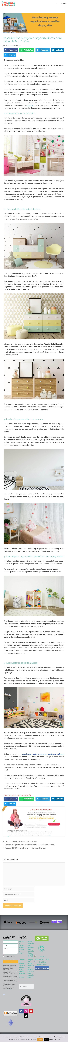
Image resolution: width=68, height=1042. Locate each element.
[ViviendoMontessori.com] (8, 3)
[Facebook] (21, 1011)
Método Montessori (28, 841)
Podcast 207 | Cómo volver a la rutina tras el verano (25, 848)
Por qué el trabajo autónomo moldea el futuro (22, 947)
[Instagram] (26, 1011)
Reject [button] (46, 1039)
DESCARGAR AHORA (54, 824)
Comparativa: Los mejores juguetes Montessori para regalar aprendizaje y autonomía (24, 968)
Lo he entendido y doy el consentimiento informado (36, 827)
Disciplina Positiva (12, 841)
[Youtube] (31, 1011)
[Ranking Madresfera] (41, 965)
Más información (54, 1039)
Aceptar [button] (40, 1039)
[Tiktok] (26, 1015)
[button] (11, 50)
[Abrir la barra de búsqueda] (57, 3)
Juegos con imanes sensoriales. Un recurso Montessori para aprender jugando (32, 968)
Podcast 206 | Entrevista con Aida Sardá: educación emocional (29, 845)
